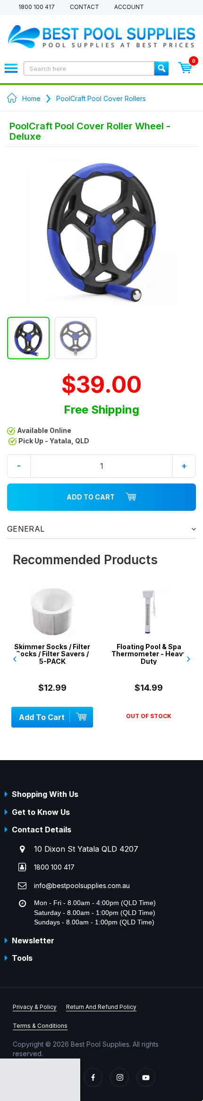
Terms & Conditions (40, 1025)
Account (129, 7)
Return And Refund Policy (101, 1006)
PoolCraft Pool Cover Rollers (101, 98)
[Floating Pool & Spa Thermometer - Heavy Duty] (149, 626)
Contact (84, 7)
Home (31, 98)
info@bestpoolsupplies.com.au (82, 885)
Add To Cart (91, 497)
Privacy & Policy (35, 1006)
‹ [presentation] (15, 658)
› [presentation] (188, 658)
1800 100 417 (36, 7)
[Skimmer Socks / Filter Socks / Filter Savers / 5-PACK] (52, 626)
